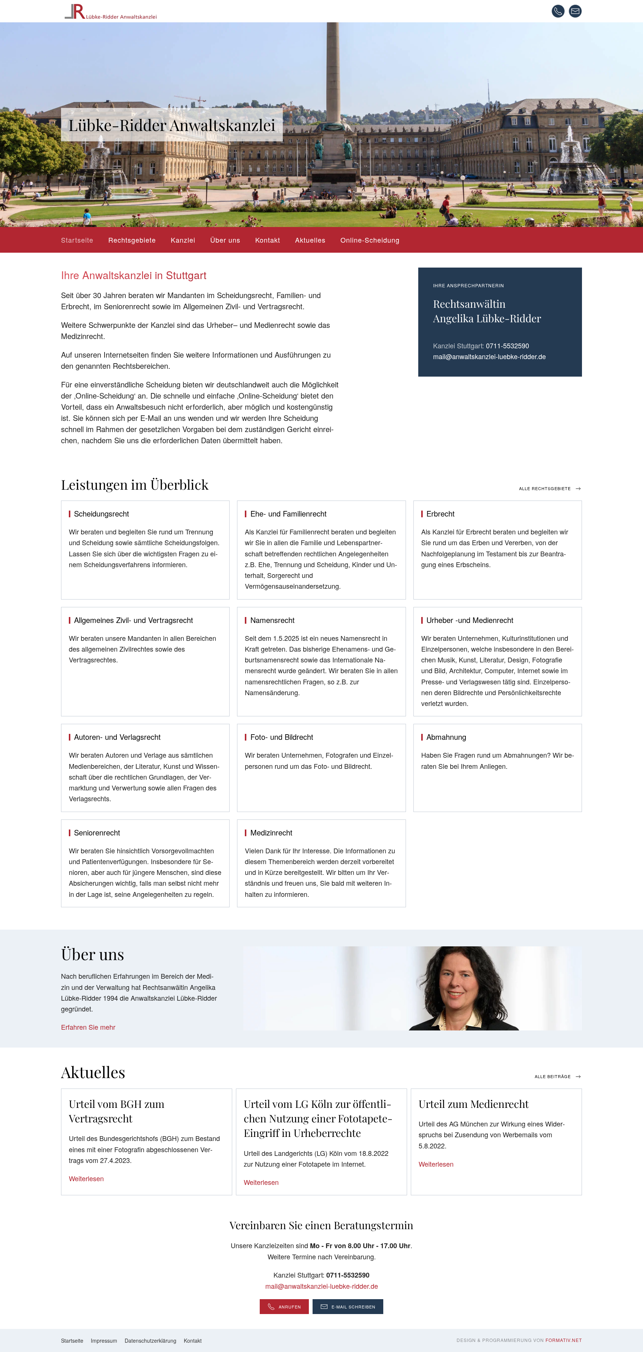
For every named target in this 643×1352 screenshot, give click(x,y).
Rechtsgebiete (132, 239)
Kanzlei (183, 239)
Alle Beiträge (553, 1076)
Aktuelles (310, 239)
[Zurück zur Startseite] (110, 11)
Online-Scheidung (370, 239)
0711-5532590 (507, 345)
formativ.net (564, 1340)
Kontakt (267, 239)
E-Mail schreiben (353, 1307)
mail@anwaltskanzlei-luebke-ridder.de (489, 356)
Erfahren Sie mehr (88, 1027)
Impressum (104, 1340)
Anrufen (290, 1307)
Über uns (225, 239)
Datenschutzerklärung (150, 1340)
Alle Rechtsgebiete (545, 488)
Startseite (77, 239)
